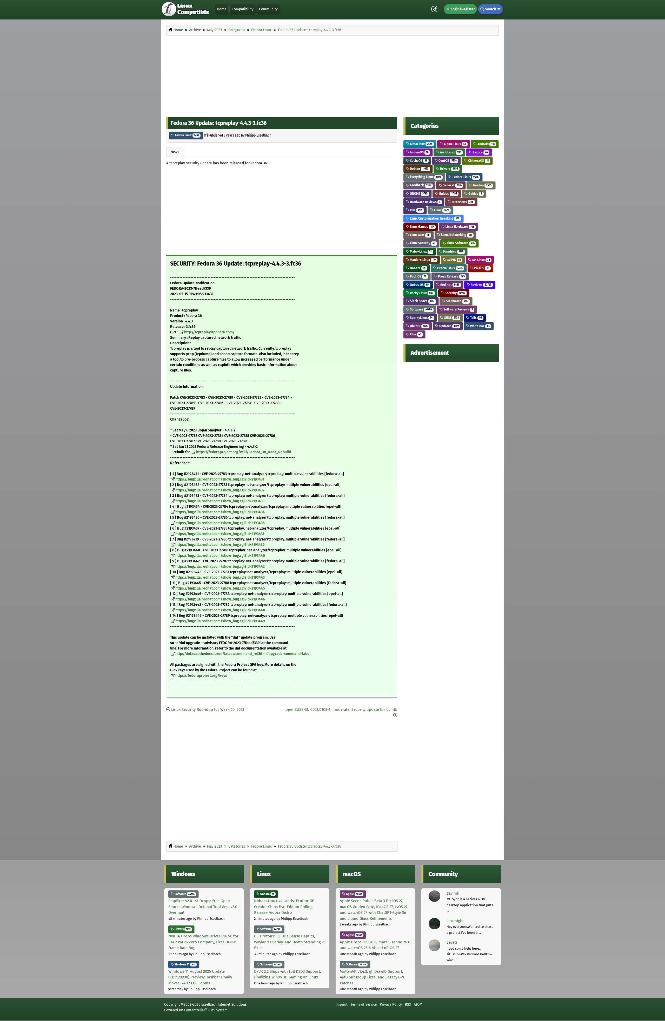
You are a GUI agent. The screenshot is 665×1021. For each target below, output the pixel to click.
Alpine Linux (454, 144)
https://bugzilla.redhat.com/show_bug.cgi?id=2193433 (219, 501)
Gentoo (481, 185)
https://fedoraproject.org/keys (201, 675)
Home (221, 9)
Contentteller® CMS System (206, 1010)
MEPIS (454, 260)
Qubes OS (419, 285)
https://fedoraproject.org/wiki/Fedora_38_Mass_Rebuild (243, 452)
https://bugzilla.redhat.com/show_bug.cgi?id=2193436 (220, 523)
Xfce (415, 334)
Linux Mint (419, 235)
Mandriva (452, 251)
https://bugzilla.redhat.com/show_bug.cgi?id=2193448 (220, 610)
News (175, 152)
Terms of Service (364, 1004)
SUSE (451, 318)
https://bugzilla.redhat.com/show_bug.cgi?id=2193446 (220, 599)
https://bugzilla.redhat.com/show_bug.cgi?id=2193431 (219, 479)
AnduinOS (418, 152)
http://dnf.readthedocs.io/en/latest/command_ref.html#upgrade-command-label (242, 654)
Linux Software (460, 243)
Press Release (451, 276)
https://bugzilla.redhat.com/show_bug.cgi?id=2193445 (220, 588)
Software (420, 309)
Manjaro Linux (422, 260)
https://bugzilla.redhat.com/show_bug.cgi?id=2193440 (220, 555)
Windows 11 (184, 964)
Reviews (480, 285)
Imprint (342, 1004)
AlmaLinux (420, 144)
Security (454, 293)
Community (268, 9)
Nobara (417, 268)
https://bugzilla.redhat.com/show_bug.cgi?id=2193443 (220, 577)
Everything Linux (425, 177)
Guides (447, 193)
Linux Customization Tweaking (434, 218)
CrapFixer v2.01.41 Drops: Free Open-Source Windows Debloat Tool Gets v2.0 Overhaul (202, 906)
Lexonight (455, 920)
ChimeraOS (477, 161)
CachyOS (418, 161)
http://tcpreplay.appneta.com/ (209, 332)
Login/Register (462, 9)
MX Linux (480, 260)
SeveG (452, 942)
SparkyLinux (421, 318)
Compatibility (243, 9)
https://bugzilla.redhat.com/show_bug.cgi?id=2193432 (219, 490)
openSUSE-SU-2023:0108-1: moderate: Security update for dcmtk (341, 709)
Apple (353, 894)
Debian (418, 169)
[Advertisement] (332, 74)
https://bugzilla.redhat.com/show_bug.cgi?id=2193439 (220, 545)
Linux (441, 210)
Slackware (456, 301)
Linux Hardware (459, 227)
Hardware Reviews (424, 202)
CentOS (447, 161)
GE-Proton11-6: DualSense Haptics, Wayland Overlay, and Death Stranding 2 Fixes (289, 942)
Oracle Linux (449, 268)
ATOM (418, 1004)
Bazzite (480, 152)
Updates (448, 326)
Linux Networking (456, 235)
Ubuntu (418, 326)
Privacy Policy (391, 1004)
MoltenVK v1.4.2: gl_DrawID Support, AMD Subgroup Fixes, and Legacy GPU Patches (372, 977)
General (452, 185)
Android (485, 144)
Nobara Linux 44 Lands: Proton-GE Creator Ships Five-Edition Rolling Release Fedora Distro (284, 906)
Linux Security (422, 243)
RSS (408, 1004)
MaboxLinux (420, 251)
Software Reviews (458, 309)
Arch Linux (450, 152)
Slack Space (421, 301)
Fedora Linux (186, 135)
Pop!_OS (417, 276)
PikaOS (481, 268)
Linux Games (421, 227)
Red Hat (449, 285)
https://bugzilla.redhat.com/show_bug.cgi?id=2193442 (220, 566)
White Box (479, 326)
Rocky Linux (421, 293)
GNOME (418, 193)
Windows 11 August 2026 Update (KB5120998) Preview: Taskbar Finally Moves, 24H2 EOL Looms (200, 977)
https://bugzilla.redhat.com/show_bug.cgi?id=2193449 (220, 621)
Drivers (448, 169)
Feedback (420, 185)
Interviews (462, 202)
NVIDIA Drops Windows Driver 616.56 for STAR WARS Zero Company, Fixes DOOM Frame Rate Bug (203, 942)
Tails (475, 318)
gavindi (453, 893)
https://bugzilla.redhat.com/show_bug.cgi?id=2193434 (220, 512)
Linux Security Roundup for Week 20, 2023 (207, 709)
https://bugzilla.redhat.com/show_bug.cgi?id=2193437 (219, 534)
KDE (415, 210)
